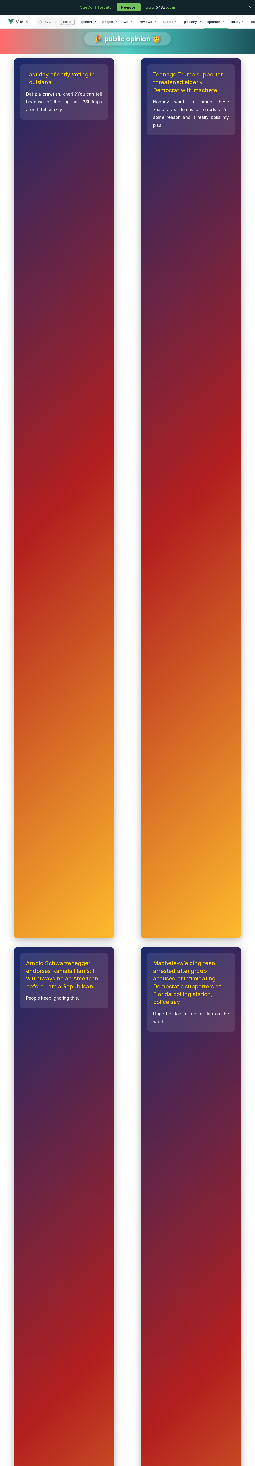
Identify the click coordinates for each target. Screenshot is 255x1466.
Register (128, 7)
